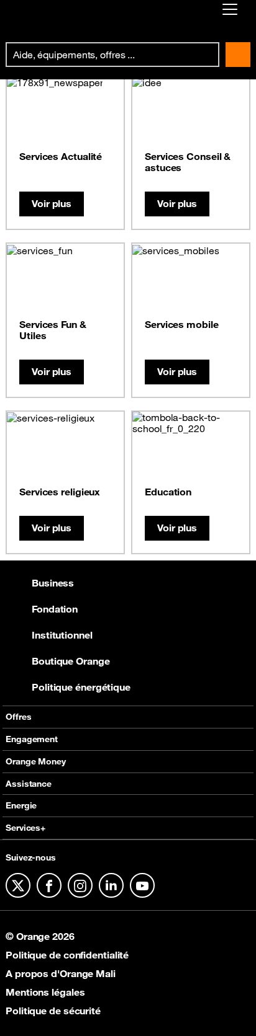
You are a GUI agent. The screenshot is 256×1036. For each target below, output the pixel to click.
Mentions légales (45, 992)
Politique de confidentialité (67, 954)
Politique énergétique (81, 687)
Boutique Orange (71, 661)
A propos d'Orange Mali (61, 973)
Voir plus (51, 203)
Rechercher (238, 54)
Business (53, 583)
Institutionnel (62, 635)
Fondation (55, 609)
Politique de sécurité (53, 1010)
